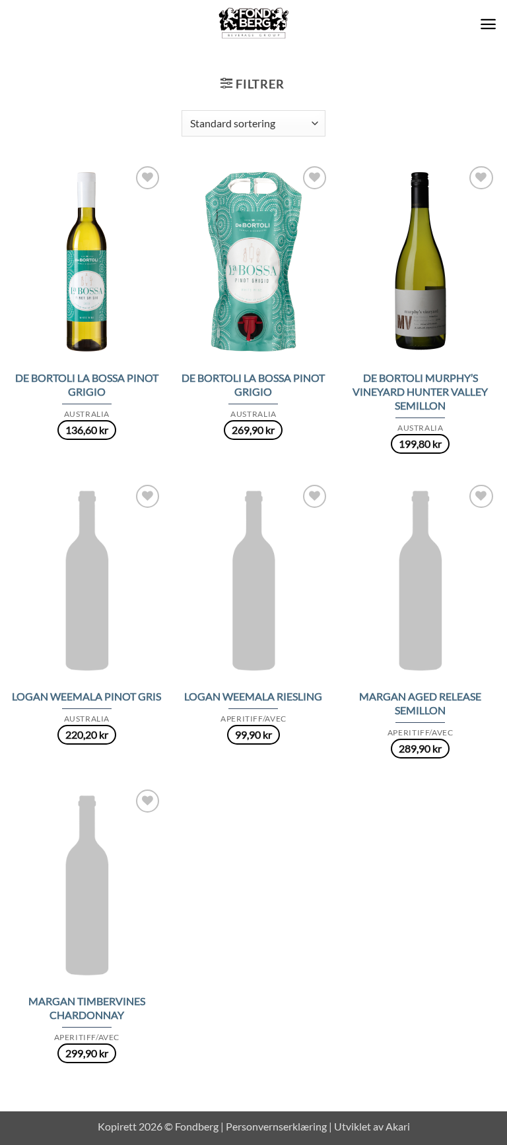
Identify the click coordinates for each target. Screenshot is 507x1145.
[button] (488, 24)
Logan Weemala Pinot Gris (86, 696)
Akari (398, 1126)
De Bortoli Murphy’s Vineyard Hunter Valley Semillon (420, 391)
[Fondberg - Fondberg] (254, 23)
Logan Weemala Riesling (253, 696)
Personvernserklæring (276, 1126)
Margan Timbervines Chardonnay (86, 1008)
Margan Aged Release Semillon (420, 703)
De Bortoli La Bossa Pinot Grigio (86, 384)
